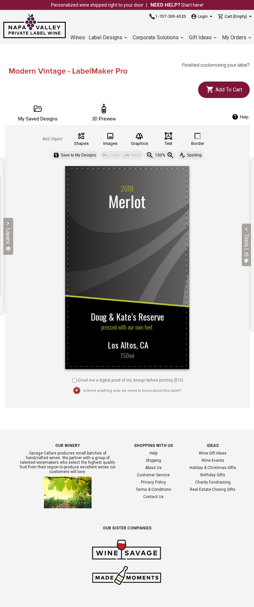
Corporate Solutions (156, 37)
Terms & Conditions (153, 489)
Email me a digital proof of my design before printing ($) (130, 380)
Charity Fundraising (213, 482)
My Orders (234, 37)
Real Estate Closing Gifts (212, 489)
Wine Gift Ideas (213, 453)
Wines (77, 37)
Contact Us (153, 496)
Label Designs (105, 37)
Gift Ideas (200, 37)
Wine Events (212, 460)
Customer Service (153, 475)
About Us (153, 467)
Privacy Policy (153, 482)
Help (153, 453)
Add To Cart (228, 89)
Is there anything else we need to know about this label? (132, 390)
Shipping (153, 460)
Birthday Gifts (212, 475)
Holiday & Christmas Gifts (213, 467)
